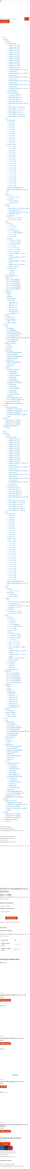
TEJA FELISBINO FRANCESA (14, 334)
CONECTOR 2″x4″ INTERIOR (12, 424)
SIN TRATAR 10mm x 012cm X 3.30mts (19, 212)
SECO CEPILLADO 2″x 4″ (15, 99)
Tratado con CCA (11, 144)
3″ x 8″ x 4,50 (12, 182)
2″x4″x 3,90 (12, 139)
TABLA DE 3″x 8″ (13, 309)
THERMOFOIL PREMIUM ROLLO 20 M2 (17, 411)
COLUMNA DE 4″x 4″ (14, 311)
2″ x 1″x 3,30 (12, 157)
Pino (6, 118)
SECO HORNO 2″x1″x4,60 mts (17, 107)
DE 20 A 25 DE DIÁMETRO (14, 289)
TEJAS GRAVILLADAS (12, 339)
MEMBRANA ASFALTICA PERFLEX (14, 403)
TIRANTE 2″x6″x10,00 (14, 45)
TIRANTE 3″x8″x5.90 (14, 60)
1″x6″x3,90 (12, 274)
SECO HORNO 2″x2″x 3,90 (16, 112)
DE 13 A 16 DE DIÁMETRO (14, 285)
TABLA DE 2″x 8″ (13, 307)
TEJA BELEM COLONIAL (13, 332)
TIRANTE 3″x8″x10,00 (14, 64)
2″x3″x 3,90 (12, 133)
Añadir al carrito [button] (5, 1000)
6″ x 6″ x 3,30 (12, 186)
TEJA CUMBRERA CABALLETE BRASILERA (18, 337)
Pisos (6, 193)
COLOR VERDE (12, 379)
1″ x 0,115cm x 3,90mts (15, 244)
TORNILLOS (10, 366)
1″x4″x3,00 (12, 225)
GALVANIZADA (12, 371)
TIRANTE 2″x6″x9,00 (14, 52)
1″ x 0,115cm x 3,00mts (15, 240)
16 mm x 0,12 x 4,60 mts (15, 219)
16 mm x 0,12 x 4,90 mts (15, 217)
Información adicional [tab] (6, 930)
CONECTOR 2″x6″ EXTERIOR (13, 420)
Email (1, 1140)
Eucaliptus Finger (11, 43)
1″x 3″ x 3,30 (12, 146)
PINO (8, 206)
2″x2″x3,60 (12, 129)
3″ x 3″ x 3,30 (12, 172)
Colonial (9, 345)
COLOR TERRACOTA (14, 381)
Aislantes (5, 405)
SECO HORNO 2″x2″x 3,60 (16, 111)
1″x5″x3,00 (11, 229)
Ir (26, 19)
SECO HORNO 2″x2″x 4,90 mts (17, 116)
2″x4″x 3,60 (12, 137)
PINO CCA (9, 195)
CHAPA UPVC (10, 396)
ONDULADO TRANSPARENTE (15, 356)
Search (2, 19)
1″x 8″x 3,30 (12, 154)
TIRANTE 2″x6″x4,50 (14, 49)
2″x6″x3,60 (12, 142)
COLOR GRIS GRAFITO (15, 375)
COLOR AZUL (12, 377)
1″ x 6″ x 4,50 (12, 234)
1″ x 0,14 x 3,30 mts (14, 197)
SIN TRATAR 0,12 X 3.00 (15, 210)
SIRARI (8, 292)
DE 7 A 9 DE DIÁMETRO (13, 279)
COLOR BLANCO (13, 373)
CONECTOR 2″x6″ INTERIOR (12, 422)
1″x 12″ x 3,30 (12, 155)
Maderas (5, 39)
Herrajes (5, 418)
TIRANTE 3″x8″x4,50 (14, 58)
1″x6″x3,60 (12, 124)
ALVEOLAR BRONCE (12, 354)
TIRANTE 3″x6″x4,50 (14, 47)
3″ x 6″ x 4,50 (12, 178)
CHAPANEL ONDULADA (13, 369)
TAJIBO (9, 294)
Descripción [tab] (3, 927)
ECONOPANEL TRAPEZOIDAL (15, 382)
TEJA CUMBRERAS (12, 341)
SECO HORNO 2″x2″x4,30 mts (17, 114)
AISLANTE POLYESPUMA (13, 412)
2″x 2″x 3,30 (12, 159)
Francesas (9, 347)
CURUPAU (9, 296)
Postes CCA (8, 277)
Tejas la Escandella (10, 343)
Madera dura (8, 291)
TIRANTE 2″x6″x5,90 (14, 50)
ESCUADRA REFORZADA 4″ (10, 426)
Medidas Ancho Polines (6, 903)
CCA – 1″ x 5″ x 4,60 (14, 249)
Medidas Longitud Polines (7, 908)
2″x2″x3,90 (12, 131)
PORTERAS (12, 300)
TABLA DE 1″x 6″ (13, 302)
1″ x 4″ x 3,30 (12, 148)
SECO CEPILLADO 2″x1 (15, 96)
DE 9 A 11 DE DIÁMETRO (13, 281)
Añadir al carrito (11, 918)
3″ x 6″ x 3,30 (12, 176)
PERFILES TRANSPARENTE (14, 362)
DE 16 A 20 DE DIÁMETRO (14, 287)
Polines (17, 922)
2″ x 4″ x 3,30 (12, 163)
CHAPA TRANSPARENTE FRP (14, 397)
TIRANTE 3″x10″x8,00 (14, 66)
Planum (9, 349)
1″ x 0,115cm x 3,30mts (15, 242)
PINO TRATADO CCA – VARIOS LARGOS (19, 208)
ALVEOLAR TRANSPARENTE (14, 352)
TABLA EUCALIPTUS (12, 92)
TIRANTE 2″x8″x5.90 (14, 56)
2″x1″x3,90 (11, 127)
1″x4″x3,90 (12, 270)
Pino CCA (9, 223)
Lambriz (7, 204)
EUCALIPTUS (10, 199)
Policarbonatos (9, 351)
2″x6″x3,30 (12, 141)
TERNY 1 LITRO (11, 321)
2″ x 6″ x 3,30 (12, 165)
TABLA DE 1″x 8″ (13, 304)
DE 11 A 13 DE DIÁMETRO (13, 283)
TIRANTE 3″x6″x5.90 (14, 67)
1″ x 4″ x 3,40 (12, 246)
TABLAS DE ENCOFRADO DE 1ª (15, 187)
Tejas (6, 326)
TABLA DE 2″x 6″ (13, 306)
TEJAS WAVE (10, 328)
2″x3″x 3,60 (12, 135)
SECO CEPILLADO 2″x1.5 (15, 97)
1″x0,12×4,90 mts (13, 200)
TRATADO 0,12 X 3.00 (14, 214)
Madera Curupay (11, 298)
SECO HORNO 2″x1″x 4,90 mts (17, 109)
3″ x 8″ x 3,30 (12, 180)
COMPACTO (10, 360)
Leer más (3, 1086)
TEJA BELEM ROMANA (13, 336)
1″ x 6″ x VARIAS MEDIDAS (16, 232)
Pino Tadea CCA (11, 268)
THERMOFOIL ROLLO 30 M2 (14, 409)
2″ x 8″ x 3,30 (12, 169)
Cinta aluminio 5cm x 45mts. (12, 401)
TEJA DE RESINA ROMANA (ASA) (15, 399)
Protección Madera (10, 319)
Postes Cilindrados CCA (11, 275)
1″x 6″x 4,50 (12, 152)
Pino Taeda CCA (11, 120)
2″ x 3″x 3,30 (12, 161)
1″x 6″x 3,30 (12, 150)
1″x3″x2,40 (11, 122)
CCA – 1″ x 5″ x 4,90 (14, 251)
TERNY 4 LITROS (11, 322)
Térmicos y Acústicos (11, 407)
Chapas (7, 367)
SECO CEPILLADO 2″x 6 (15, 101)
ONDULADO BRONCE (12, 358)
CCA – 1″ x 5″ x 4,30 (14, 247)
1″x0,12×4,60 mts (13, 202)
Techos (5, 324)
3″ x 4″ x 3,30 (12, 174)
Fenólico (7, 315)
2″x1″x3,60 (11, 125)
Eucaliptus (8, 41)
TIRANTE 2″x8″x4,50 (14, 54)
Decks (6, 221)
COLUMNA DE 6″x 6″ (14, 313)
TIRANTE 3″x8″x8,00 (14, 62)
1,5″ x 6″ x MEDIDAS (14, 231)
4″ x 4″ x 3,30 (12, 184)
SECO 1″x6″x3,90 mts (14, 94)
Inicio (4, 37)
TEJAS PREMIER (11, 330)
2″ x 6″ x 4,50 (12, 167)
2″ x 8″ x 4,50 (12, 171)
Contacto (7, 427)
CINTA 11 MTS (10, 364)
